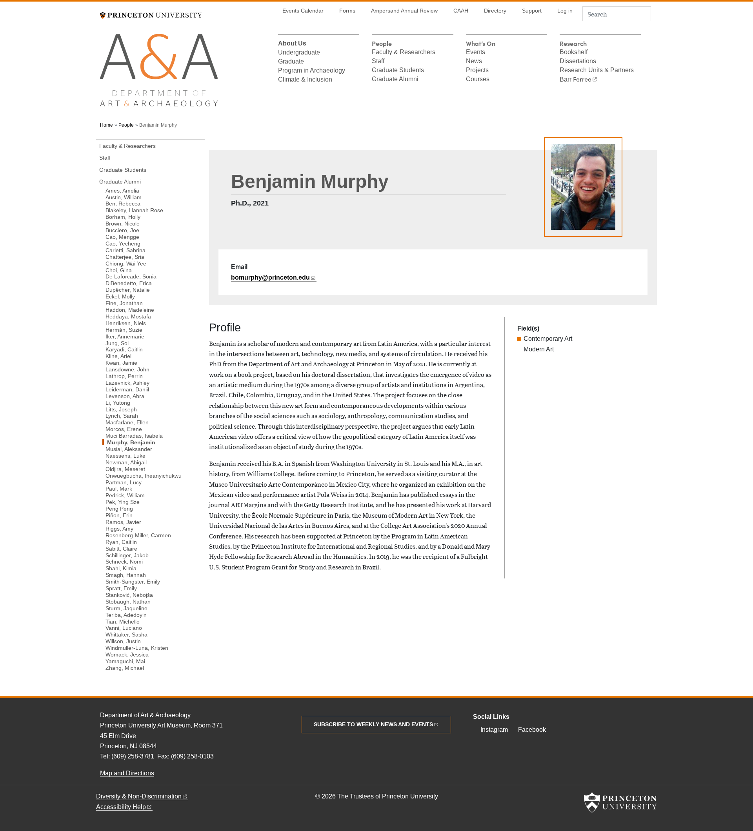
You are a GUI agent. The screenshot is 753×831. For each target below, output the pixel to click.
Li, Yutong (117, 402)
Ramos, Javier (123, 522)
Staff (378, 61)
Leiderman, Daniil (127, 389)
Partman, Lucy (123, 482)
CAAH (460, 11)
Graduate (291, 62)
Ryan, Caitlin (121, 542)
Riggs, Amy (119, 528)
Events (475, 52)
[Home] (159, 73)
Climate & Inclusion (305, 80)
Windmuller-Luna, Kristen (136, 648)
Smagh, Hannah (125, 575)
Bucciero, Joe (122, 230)
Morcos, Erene (123, 429)
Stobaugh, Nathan (128, 601)
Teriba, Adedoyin (126, 614)
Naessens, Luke (125, 455)
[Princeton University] (151, 14)
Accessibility (121, 807)
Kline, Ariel (118, 356)
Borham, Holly (122, 217)
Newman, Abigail (126, 462)
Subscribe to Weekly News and (373, 724)
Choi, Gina (118, 270)
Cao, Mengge (122, 237)
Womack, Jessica (127, 654)
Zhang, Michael (124, 668)
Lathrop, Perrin (124, 376)
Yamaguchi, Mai (125, 661)
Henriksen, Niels (125, 323)
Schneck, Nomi (124, 561)
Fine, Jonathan (124, 303)
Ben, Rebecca (122, 203)
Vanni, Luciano (123, 628)
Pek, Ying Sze (122, 502)
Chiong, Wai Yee (125, 263)
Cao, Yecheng (122, 243)
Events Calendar (303, 11)
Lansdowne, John (127, 369)
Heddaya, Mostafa (128, 316)
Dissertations (578, 61)
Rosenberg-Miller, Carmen (138, 535)
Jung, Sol (117, 342)
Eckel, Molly (120, 296)
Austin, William (123, 197)
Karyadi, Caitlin (124, 349)
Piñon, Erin (119, 515)
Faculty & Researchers (403, 52)
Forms (347, 11)
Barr (575, 79)
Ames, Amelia (122, 190)
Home (106, 125)
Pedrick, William (125, 495)
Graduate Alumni (395, 79)
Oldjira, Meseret (125, 469)
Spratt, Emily (121, 588)
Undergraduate (299, 53)
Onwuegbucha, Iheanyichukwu (143, 475)
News (474, 61)
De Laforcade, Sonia (130, 276)
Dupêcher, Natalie (127, 290)
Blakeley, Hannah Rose (134, 210)
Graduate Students (398, 70)
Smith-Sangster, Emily (132, 581)
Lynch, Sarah (121, 415)
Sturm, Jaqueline (126, 608)
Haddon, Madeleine (129, 310)
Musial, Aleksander (128, 449)
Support (532, 11)
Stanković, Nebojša (129, 595)
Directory (495, 11)
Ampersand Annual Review (404, 11)
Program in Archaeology (311, 71)
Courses (477, 79)
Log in (565, 11)
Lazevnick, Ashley (127, 382)
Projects (477, 70)
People (126, 125)
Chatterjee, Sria (124, 257)
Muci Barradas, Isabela (134, 435)
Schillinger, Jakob (127, 555)
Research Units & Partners (597, 70)
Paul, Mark (118, 488)
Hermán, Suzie (123, 330)
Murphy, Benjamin (150, 442)
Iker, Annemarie (124, 336)
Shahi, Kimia (120, 568)
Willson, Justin (123, 641)
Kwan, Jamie (121, 362)
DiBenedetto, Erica (128, 283)
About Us (292, 44)
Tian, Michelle (122, 621)
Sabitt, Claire (121, 548)
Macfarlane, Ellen (127, 422)
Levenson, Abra (124, 396)
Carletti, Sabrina (125, 250)
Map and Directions (127, 773)
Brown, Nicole (122, 223)
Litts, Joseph (121, 409)
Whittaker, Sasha (126, 634)
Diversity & (139, 796)
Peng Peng (119, 508)
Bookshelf (573, 52)
